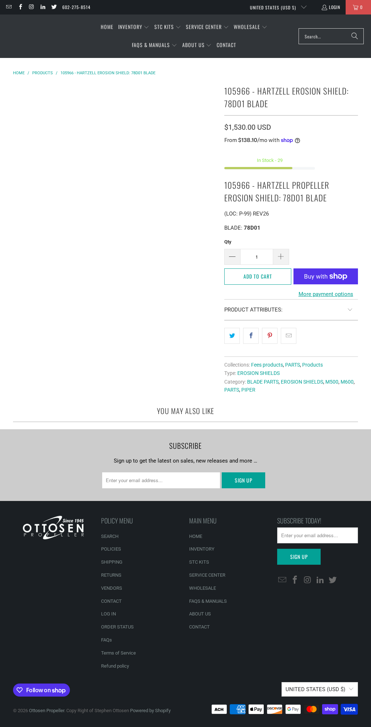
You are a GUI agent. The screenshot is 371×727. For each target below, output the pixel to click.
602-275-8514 (76, 7)
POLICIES (111, 549)
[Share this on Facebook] (251, 336)
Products (312, 365)
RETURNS (111, 575)
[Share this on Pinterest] (270, 336)
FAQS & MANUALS (208, 601)
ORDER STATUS (117, 627)
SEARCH (109, 536)
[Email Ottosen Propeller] (8, 7)
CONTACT (111, 601)
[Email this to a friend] (288, 336)
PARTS (292, 365)
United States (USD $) (273, 7)
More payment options (326, 294)
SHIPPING (111, 562)
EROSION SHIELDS (258, 373)
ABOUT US (200, 614)
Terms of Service (118, 653)
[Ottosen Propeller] (40, 36)
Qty (228, 242)
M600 (347, 382)
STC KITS (199, 562)
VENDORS (111, 588)
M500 (331, 382)
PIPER (248, 390)
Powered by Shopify (150, 710)
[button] (134, 27)
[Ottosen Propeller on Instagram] (31, 7)
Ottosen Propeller (46, 710)
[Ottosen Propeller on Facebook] (20, 7)
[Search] (355, 36)
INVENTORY (201, 549)
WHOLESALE (202, 588)
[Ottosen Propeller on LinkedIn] (42, 7)
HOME (195, 536)
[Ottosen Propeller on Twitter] (54, 7)
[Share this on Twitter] (232, 336)
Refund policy (115, 666)
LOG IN (108, 614)
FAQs (106, 640)
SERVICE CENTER (207, 575)
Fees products (267, 365)
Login (334, 7)
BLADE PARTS (263, 382)
